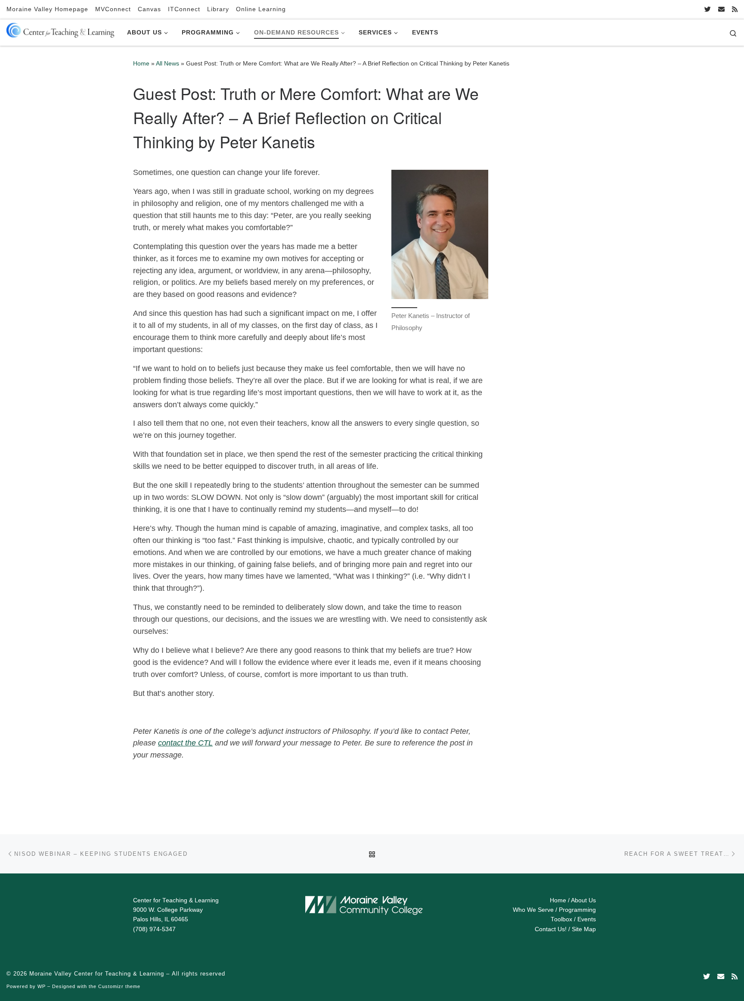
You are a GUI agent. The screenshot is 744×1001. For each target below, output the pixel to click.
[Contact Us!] (721, 9)
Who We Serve (533, 910)
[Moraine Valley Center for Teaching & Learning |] (60, 28)
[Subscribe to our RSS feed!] (735, 9)
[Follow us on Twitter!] (707, 9)
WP (41, 986)
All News (167, 63)
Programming (577, 910)
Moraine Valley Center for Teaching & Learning (96, 973)
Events (586, 919)
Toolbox (561, 919)
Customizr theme (119, 986)
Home (141, 63)
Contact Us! (551, 929)
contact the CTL (185, 743)
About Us (583, 900)
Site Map (584, 929)
